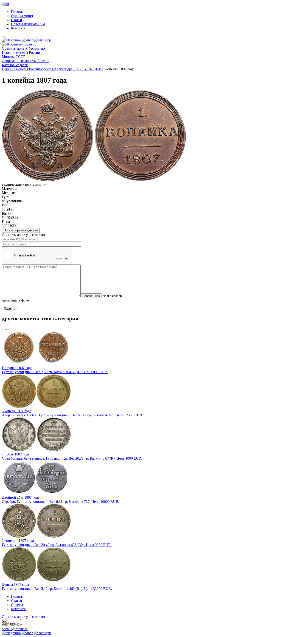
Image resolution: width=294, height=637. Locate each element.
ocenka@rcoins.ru (15, 629)
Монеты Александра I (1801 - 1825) (68, 69)
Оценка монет (22, 16)
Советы (17, 605)
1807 (99, 69)
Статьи (16, 20)
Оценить (9, 308)
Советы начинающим (28, 24)
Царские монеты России (21, 69)
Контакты (18, 28)
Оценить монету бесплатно (23, 48)
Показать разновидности (21, 230)
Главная (17, 12)
